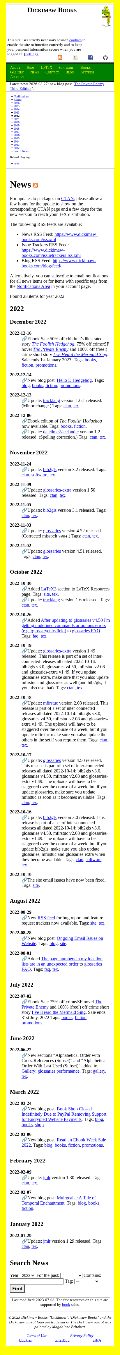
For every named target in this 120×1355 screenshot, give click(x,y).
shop (39, 1124)
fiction (27, 365)
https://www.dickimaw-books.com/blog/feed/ (59, 263)
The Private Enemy (50, 349)
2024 (17, 109)
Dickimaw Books (52, 10)
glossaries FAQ (86, 630)
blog (26, 385)
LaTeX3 (49, 588)
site (47, 594)
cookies (75, 40)
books (90, 359)
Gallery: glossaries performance (51, 1071)
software (39, 474)
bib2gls (50, 469)
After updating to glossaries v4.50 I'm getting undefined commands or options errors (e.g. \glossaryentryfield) (66, 625)
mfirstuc (50, 702)
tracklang (51, 400)
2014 (17, 141)
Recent (18, 99)
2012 (17, 148)
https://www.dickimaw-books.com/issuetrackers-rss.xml (51, 253)
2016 (17, 135)
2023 (17, 112)
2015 (17, 138)
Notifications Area (33, 286)
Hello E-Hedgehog (74, 380)
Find (17, 1288)
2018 (17, 128)
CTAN (67, 198)
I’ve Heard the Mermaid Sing (80, 354)
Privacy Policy (81, 1335)
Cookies (25, 1340)
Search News (21, 151)
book (66, 1304)
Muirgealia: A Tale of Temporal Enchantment (59, 1200)
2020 (17, 122)
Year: (15, 1275)
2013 (17, 144)
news (17, 163)
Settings (31, 54)
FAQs (97, 1340)
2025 (17, 106)
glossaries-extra (57, 489)
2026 (17, 102)
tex (76, 405)
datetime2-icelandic (61, 431)
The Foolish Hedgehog (53, 343)
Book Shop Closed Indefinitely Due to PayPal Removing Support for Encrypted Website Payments (64, 1114)
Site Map (62, 1340)
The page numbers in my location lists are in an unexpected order (62, 961)
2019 (17, 125)
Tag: (69, 1281)
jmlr (46, 1177)
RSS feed (46, 917)
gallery (99, 1071)
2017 (17, 131)
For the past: (48, 1275)
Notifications (21, 96)
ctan (67, 405)
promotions (46, 365)
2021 (17, 119)
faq (35, 635)
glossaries (52, 530)
